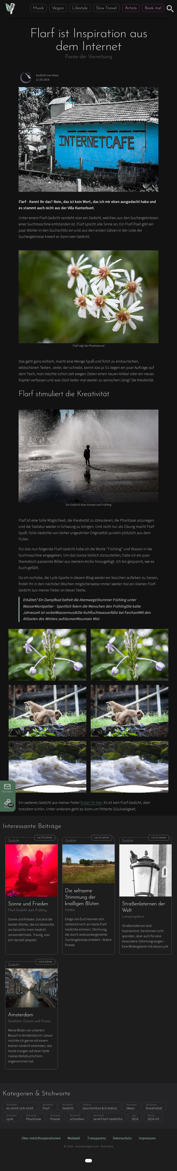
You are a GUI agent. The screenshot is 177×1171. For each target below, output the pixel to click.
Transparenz (96, 1138)
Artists (131, 8)
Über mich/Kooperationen (41, 1138)
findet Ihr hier (91, 802)
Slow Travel (106, 8)
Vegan (58, 8)
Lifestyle (80, 8)
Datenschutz (122, 1138)
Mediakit (74, 1138)
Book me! (153, 8)
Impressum (147, 1138)
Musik (38, 8)
